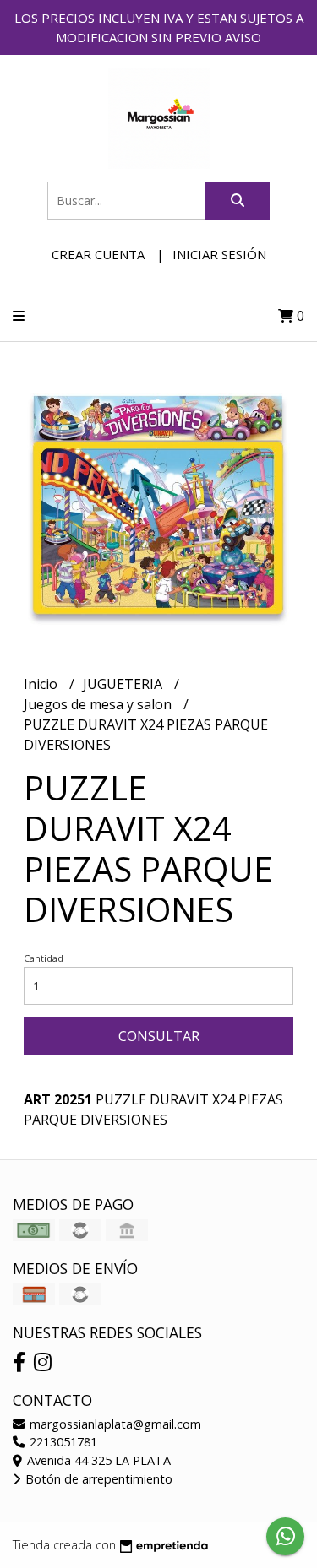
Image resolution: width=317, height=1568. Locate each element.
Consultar (158, 1036)
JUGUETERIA (124, 684)
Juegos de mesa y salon (99, 704)
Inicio (42, 684)
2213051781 (61, 1442)
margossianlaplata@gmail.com (113, 1424)
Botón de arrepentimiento (97, 1479)
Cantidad (43, 958)
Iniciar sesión (219, 254)
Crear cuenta (98, 254)
